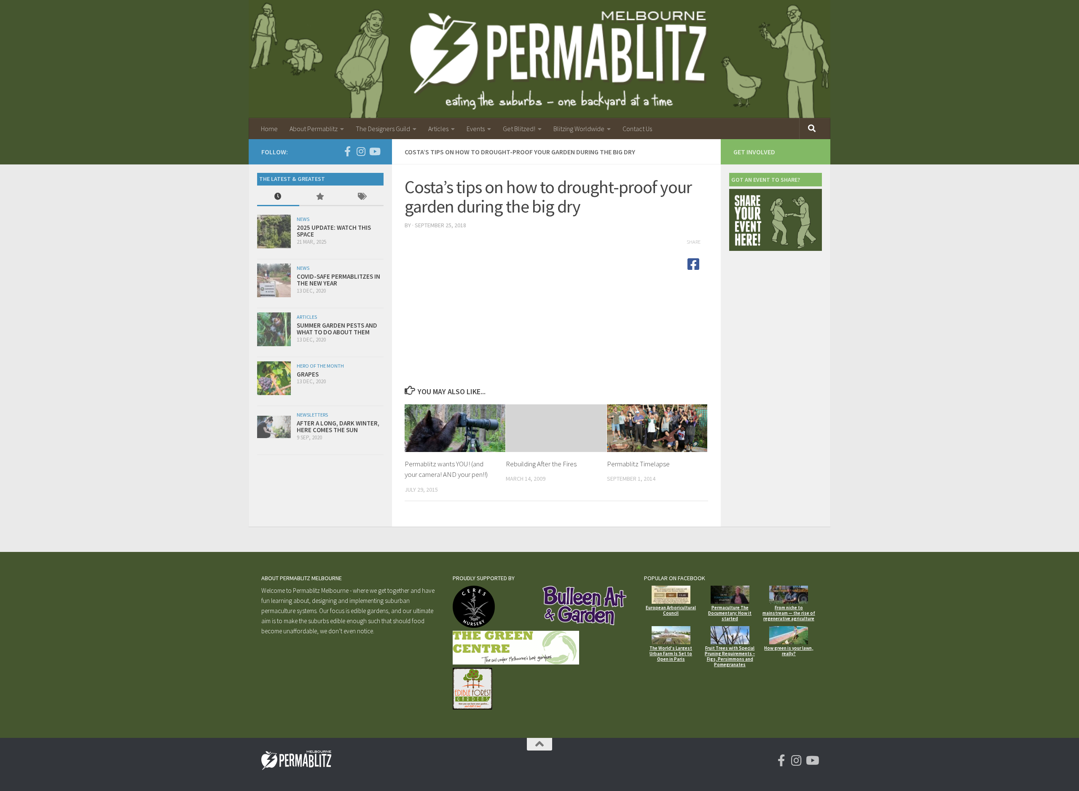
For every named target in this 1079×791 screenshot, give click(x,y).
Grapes (308, 374)
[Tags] (362, 197)
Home (269, 128)
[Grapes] (274, 378)
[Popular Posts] (320, 197)
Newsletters (312, 415)
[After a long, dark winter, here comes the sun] (274, 427)
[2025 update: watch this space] (274, 231)
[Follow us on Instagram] (361, 151)
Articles (438, 128)
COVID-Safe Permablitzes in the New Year (338, 280)
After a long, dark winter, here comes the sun (338, 426)
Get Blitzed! (519, 128)
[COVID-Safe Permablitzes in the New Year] (274, 280)
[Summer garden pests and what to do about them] (274, 329)
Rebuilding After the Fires (541, 463)
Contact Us (637, 128)
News (303, 219)
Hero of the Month (320, 366)
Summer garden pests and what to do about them (337, 328)
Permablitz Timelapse (638, 463)
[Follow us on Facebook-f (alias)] (347, 151)
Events (476, 128)
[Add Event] (775, 249)
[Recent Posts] (278, 197)
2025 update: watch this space (334, 231)
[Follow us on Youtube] (374, 151)
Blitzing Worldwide (578, 128)
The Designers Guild (383, 128)
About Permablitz (314, 128)
